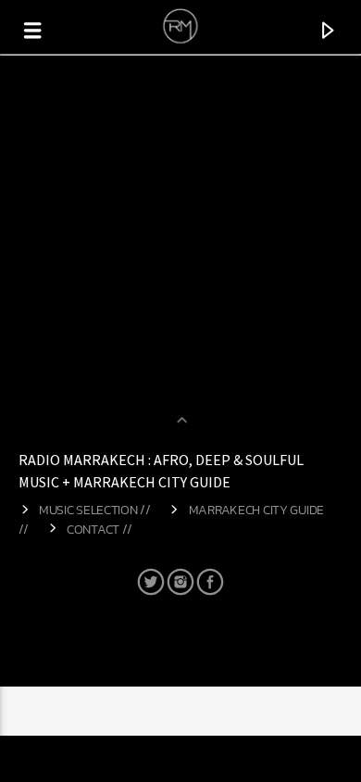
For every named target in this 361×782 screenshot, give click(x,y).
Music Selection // (95, 509)
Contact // (99, 529)
